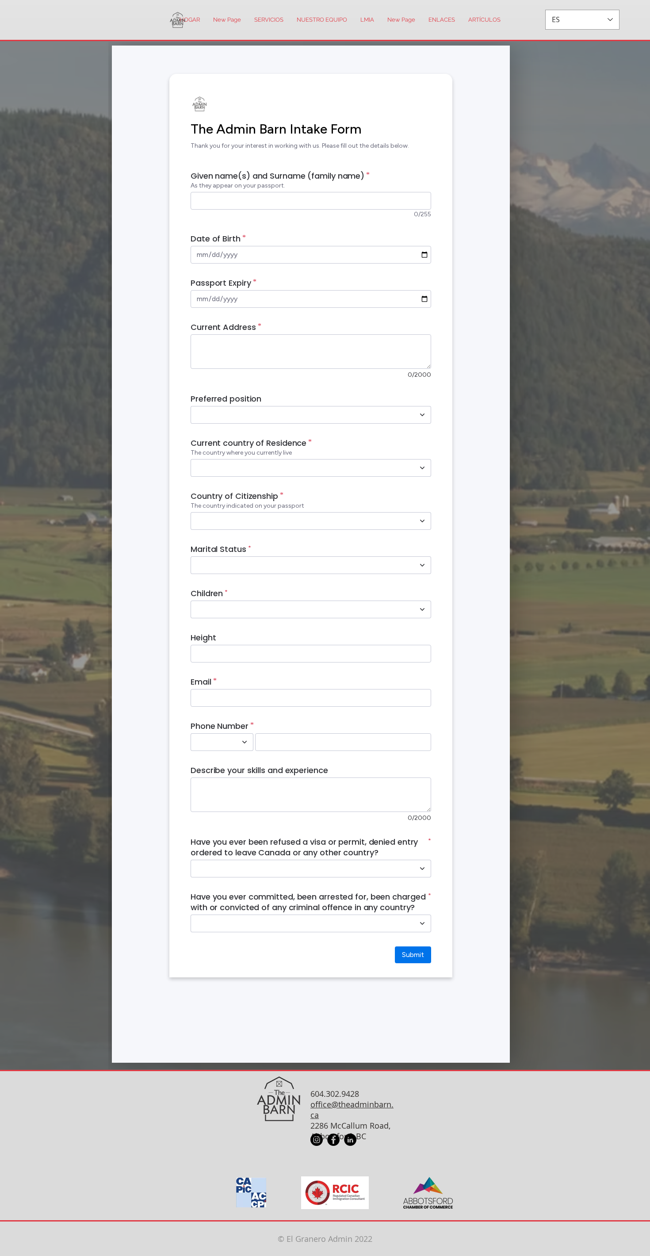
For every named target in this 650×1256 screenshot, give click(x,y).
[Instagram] (316, 1139)
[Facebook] (333, 1139)
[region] (170, 19)
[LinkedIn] (350, 1139)
